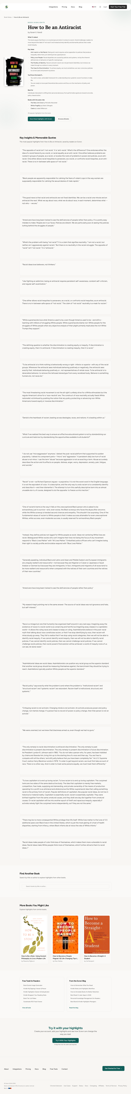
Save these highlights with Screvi (41, 119)
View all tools (26, 1008)
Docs (86, 1086)
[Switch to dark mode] (100, 7)
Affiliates (101, 1086)
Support (74, 1086)
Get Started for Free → (113, 1068)
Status (81, 1086)
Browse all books (63, 119)
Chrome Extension (56, 1086)
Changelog (93, 1086)
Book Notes (8, 17)
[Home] (6, 6)
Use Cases (67, 1086)
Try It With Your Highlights (65, 1040)
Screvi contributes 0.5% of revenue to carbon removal (19, 1086)
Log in (105, 7)
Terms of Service (111, 1086)
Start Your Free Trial (118, 7)
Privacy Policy (122, 1086)
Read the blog (73, 1008)
